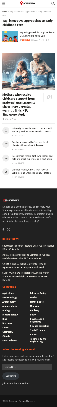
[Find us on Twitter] (8, 230)
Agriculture (8, 293)
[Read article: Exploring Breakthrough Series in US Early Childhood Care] (10, 36)
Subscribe (11, 376)
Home (4, 12)
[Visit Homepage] (28, 3)
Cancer (6, 327)
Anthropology (9, 297)
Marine (33, 297)
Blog (4, 319)
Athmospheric (9, 306)
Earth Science (9, 340)
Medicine (34, 306)
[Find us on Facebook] (3, 230)
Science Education (39, 326)
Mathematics (37, 302)
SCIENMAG (26, 40)
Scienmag (13, 401)
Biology (6, 310)
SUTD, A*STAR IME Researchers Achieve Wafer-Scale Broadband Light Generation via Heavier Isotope (26, 276)
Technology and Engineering (38, 340)
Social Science (37, 330)
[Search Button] (53, 3)
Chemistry (7, 332)
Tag (11, 12)
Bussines (7, 323)
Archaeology (9, 302)
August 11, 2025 (38, 40)
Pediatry (34, 310)
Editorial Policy (38, 293)
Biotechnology (10, 314)
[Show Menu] (3, 3)
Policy (33, 314)
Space (33, 334)
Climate (6, 336)
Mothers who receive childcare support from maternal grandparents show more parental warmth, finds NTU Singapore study (18, 104)
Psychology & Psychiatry (37, 320)
